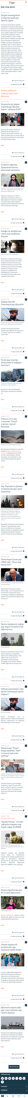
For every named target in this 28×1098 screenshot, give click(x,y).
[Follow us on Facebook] (6, 1078)
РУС (19, 1096)
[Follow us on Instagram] (13, 1078)
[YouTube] (13, 1096)
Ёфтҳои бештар (14, 1067)
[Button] (18, 81)
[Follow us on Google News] (2, 1078)
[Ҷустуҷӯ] (24, 1096)
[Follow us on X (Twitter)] (16, 1078)
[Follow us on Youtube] (9, 1078)
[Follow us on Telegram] (20, 1078)
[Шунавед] (7, 1096)
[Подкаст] (2, 1081)
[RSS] (24, 1078)
